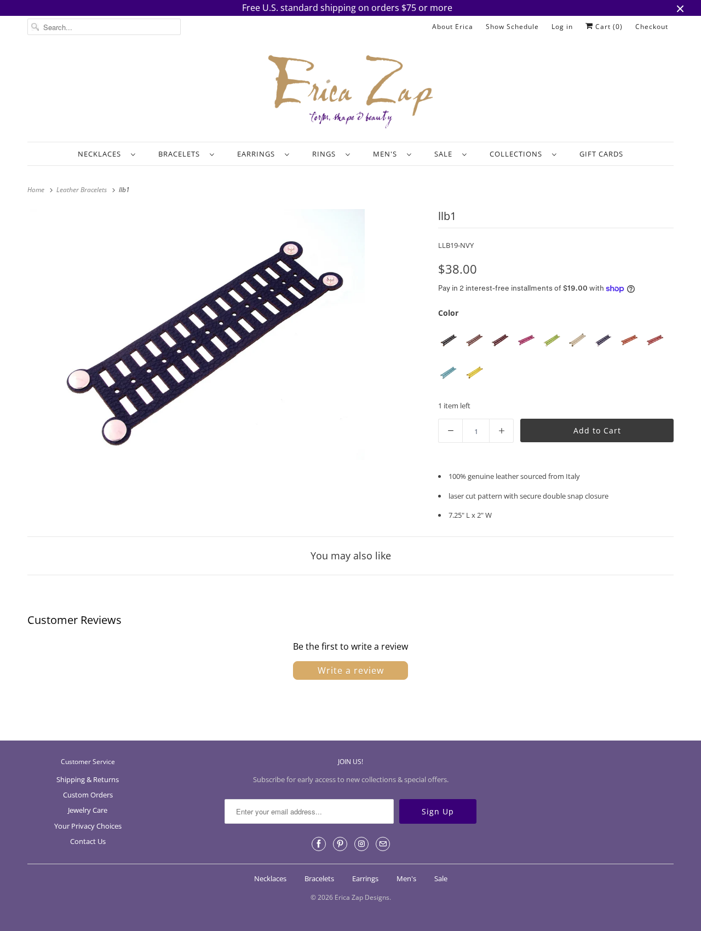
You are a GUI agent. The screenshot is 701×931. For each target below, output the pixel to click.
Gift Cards (601, 154)
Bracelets (181, 154)
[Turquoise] (448, 372)
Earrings (258, 154)
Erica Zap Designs (362, 897)
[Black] (448, 340)
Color (448, 313)
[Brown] (474, 340)
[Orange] (628, 340)
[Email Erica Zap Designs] (383, 844)
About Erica (452, 26)
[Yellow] (474, 372)
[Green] (551, 340)
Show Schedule (512, 26)
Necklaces (101, 154)
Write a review (351, 670)
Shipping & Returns (87, 779)
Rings (326, 154)
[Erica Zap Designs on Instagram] (361, 844)
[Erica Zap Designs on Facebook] (319, 844)
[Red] (654, 340)
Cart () (608, 26)
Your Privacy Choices (88, 826)
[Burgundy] (500, 340)
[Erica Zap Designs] (350, 92)
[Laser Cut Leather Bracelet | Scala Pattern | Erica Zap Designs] (197, 334)
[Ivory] (577, 340)
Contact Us (88, 841)
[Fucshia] (525, 340)
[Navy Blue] (603, 340)
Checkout (651, 26)
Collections (518, 154)
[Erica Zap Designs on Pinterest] (340, 844)
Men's (387, 154)
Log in (562, 26)
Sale (445, 154)
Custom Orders (88, 795)
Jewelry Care (87, 810)
